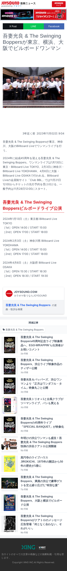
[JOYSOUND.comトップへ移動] (59, 4)
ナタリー (17, 6)
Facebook (54, 26)
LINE (33, 26)
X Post (13, 26)
